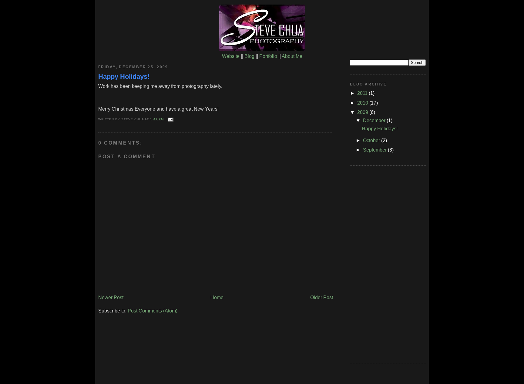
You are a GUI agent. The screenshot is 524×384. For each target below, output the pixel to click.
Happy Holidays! (123, 76)
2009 (363, 112)
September (375, 149)
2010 (363, 102)
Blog (249, 56)
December (375, 120)
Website (231, 56)
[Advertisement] (374, 264)
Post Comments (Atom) (152, 310)
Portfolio (268, 56)
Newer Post (110, 297)
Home (216, 297)
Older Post (321, 297)
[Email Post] (169, 119)
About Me (292, 56)
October (372, 140)
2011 (363, 93)
